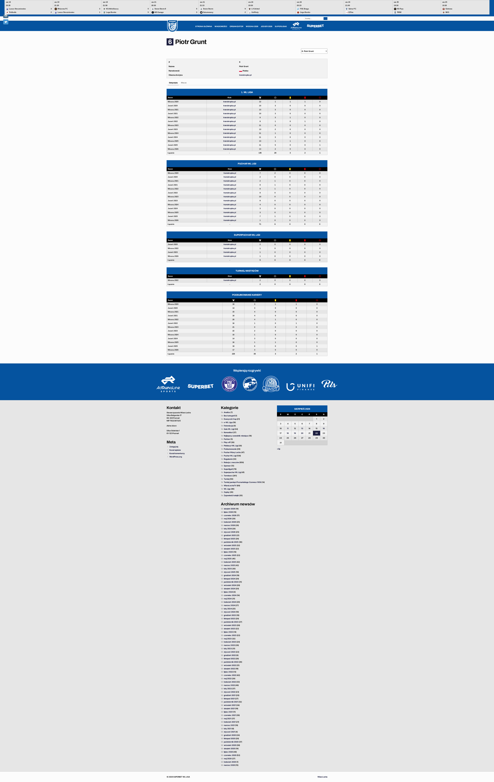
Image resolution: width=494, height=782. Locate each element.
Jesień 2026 (266, 26)
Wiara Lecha (322, 777)
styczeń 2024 (229, 612)
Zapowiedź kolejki (231, 495)
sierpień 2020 (229, 748)
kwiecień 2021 (230, 722)
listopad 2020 (229, 738)
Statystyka (173, 83)
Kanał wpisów (175, 450)
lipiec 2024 (228, 592)
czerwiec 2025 (230, 555)
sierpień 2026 (229, 509)
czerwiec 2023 (230, 635)
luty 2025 (228, 569)
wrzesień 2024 (230, 585)
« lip (278, 449)
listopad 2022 (229, 658)
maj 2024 (228, 599)
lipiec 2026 (228, 512)
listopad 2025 (229, 539)
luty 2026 (228, 529)
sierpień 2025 (229, 549)
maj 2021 (227, 718)
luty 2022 (228, 688)
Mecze (184, 83)
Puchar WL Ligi (230, 456)
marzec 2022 (229, 685)
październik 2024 (231, 582)
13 (302, 428)
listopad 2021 (229, 698)
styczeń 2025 (229, 572)
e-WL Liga (228, 422)
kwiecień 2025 (230, 562)
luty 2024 (228, 609)
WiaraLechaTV (230, 485)
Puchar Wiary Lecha (232, 452)
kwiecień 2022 (230, 682)
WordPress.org (175, 457)
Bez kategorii (229, 416)
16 (324, 428)
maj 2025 (228, 558)
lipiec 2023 (228, 632)
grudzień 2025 (230, 535)
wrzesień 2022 (230, 665)
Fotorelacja (228, 426)
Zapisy (227, 492)
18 (288, 433)
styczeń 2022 (229, 692)
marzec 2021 (229, 725)
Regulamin (228, 459)
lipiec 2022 (228, 672)
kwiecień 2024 (230, 602)
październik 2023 (231, 622)
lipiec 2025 (228, 552)
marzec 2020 (229, 765)
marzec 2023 (229, 645)
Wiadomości (221, 26)
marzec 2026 (229, 525)
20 (302, 433)
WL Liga (227, 489)
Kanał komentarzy (177, 453)
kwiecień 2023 (230, 642)
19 (295, 433)
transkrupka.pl (245, 75)
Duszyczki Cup (230, 419)
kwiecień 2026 (230, 522)
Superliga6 (228, 469)
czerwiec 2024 (230, 595)
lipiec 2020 (228, 752)
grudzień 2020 (230, 735)
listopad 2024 (229, 579)
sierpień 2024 (229, 588)
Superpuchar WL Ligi (232, 472)
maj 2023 (228, 639)
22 (316, 433)
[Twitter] (5, 21)
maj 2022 (228, 678)
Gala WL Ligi (229, 429)
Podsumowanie (230, 449)
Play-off (227, 442)
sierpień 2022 (229, 668)
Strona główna (203, 26)
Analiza (227, 412)
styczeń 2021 (229, 732)
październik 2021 (231, 702)
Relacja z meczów (231, 462)
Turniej (227, 479)
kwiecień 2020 (230, 762)
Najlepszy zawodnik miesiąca (236, 436)
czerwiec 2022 (230, 675)
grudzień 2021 (230, 695)
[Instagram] (5, 15)
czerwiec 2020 (230, 755)
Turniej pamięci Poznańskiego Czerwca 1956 (242, 482)
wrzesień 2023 (230, 625)
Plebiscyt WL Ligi (231, 446)
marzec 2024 (229, 605)
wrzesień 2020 (230, 745)
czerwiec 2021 (230, 715)
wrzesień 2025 (230, 545)
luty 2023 (228, 648)
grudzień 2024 (230, 575)
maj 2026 (228, 518)
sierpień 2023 (229, 628)
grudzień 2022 (230, 655)
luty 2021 (227, 728)
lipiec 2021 (228, 712)
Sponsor (227, 466)
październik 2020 (231, 742)
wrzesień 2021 (230, 705)
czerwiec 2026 (230, 515)
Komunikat (228, 432)
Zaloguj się (173, 447)
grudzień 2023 (230, 615)
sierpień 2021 (229, 708)
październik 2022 (231, 662)
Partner (227, 439)
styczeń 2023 (229, 652)
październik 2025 (231, 542)
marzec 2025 (229, 565)
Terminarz (228, 476)
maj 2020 (228, 758)
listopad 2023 (229, 618)
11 (288, 428)
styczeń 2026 (229, 532)
